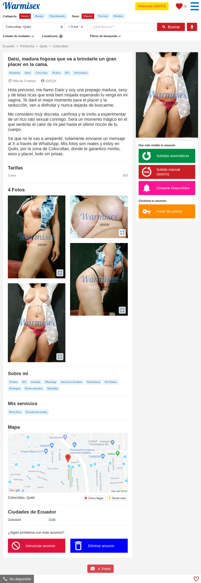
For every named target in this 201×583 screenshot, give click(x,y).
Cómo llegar (93, 498)
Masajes (39, 16)
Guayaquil (14, 519)
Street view (117, 498)
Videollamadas (57, 16)
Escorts (25, 16)
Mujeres (88, 16)
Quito (52, 519)
